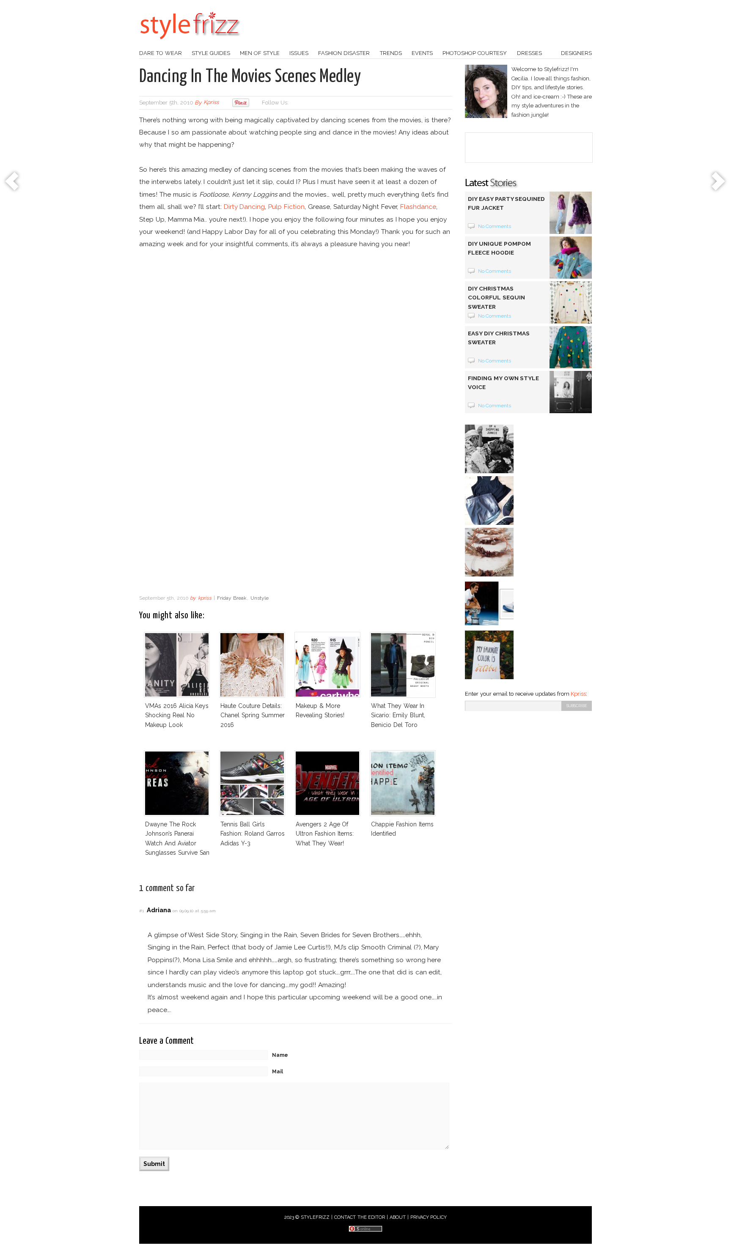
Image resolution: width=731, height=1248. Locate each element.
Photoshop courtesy (474, 53)
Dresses (529, 53)
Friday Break (232, 598)
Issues (298, 53)
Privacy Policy (428, 1217)
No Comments (494, 226)
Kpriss (578, 694)
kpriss (211, 102)
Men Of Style (260, 53)
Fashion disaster (344, 53)
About (398, 1217)
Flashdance (418, 207)
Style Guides (211, 53)
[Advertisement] (296, 523)
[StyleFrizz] (190, 43)
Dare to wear (160, 53)
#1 (141, 910)
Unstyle (259, 598)
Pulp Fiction (286, 207)
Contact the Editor (359, 1217)
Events (422, 53)
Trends (391, 53)
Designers (576, 53)
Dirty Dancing (244, 207)
